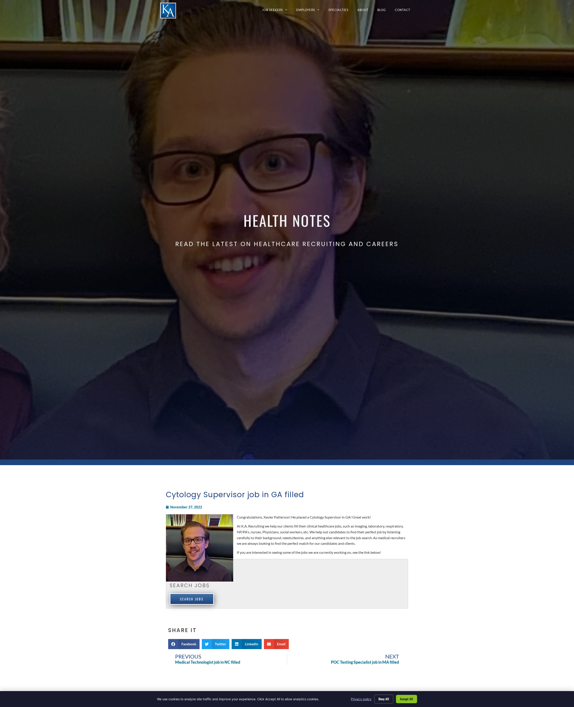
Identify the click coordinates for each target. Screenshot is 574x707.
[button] (184, 644)
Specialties (340, 11)
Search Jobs (192, 599)
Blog (383, 11)
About (365, 11)
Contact (405, 11)
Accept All (406, 698)
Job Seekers (277, 11)
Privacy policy (361, 699)
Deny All (383, 698)
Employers (310, 11)
